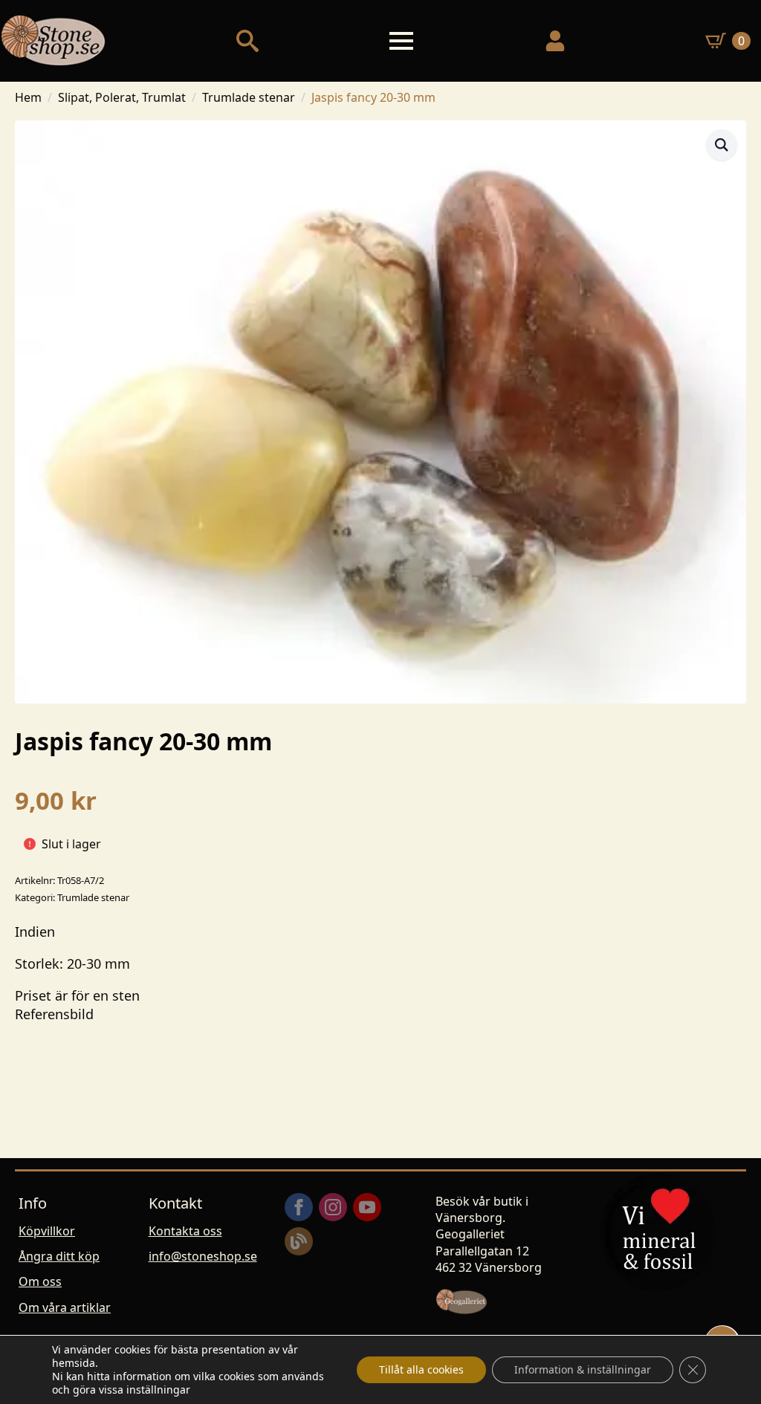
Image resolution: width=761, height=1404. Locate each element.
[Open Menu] (401, 41)
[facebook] (299, 1207)
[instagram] (333, 1207)
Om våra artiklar (65, 1307)
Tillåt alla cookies (421, 1369)
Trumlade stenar (248, 97)
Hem (28, 97)
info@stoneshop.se (203, 1256)
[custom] (299, 1241)
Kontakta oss (185, 1231)
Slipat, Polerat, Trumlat (122, 97)
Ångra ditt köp (59, 1256)
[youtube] (367, 1207)
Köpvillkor (47, 1231)
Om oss (40, 1281)
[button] (721, 144)
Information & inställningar (582, 1369)
